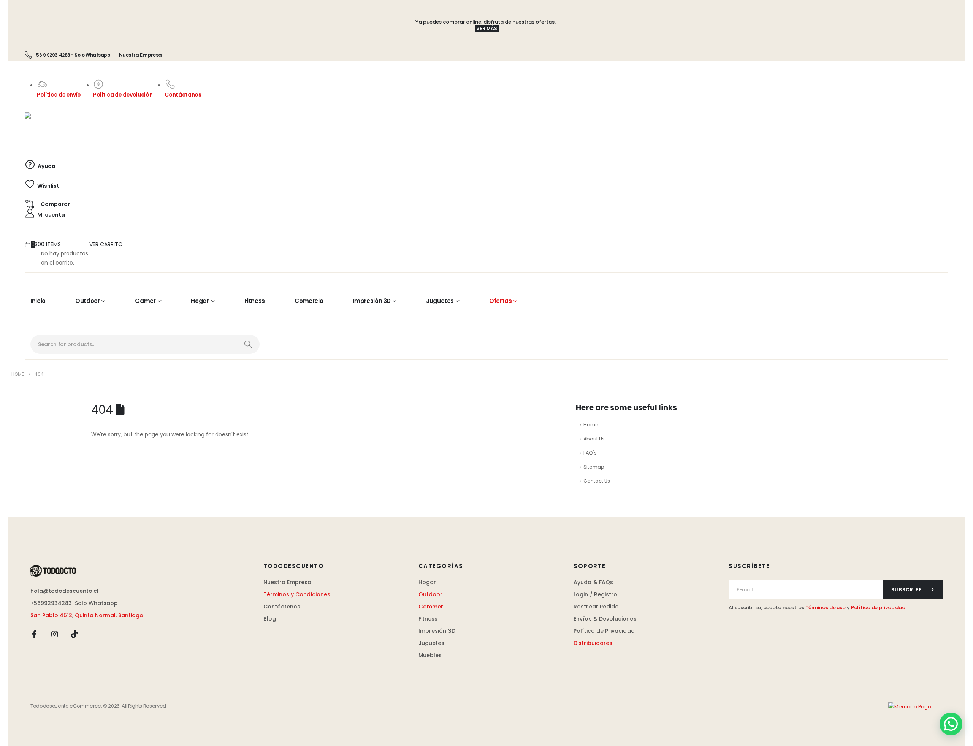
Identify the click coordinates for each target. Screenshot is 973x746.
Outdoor (87, 301)
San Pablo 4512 (51, 615)
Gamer (145, 301)
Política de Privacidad (604, 631)
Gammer (430, 606)
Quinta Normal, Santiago (109, 615)
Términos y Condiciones (297, 594)
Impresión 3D (372, 301)
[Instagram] (54, 634)
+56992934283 (51, 603)
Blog (269, 618)
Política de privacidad (878, 607)
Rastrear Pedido (596, 606)
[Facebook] (34, 634)
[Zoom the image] (53, 569)
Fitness (254, 301)
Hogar (200, 301)
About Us (594, 439)
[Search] (248, 344)
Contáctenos (282, 606)
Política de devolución (122, 94)
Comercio (309, 301)
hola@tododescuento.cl (64, 591)
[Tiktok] (74, 634)
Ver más (486, 28)
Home (591, 424)
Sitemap (593, 467)
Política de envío (59, 94)
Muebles (430, 655)
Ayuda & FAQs (593, 582)
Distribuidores (593, 643)
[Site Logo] (91, 129)
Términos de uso (825, 607)
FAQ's (590, 453)
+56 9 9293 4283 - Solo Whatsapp (71, 55)
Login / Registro (595, 594)
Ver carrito (106, 244)
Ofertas (500, 301)
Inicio (38, 301)
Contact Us (596, 481)
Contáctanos (183, 94)
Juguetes (440, 301)
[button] (951, 724)
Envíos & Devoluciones (605, 618)
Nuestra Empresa (140, 55)
